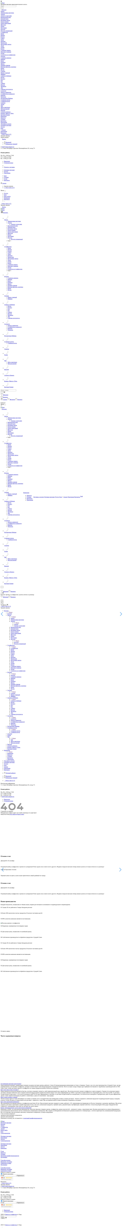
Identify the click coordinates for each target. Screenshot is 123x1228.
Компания (10, 753)
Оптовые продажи (9, 170)
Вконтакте (7, 161)
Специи (13, 693)
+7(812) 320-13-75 (6, 134)
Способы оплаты (5, 1160)
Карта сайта (20, 814)
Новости (3, 1152)
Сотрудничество (5, 1133)
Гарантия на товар (6, 1163)
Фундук (16, 642)
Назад (10, 612)
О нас (5, 179)
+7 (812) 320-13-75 (9, 187)
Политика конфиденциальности (10, 1155)
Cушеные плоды (15, 731)
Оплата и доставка (9, 167)
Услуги (6, 171)
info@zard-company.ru (8, 147)
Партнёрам (7, 173)
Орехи (12, 618)
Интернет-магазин (6, 1122)
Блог (5, 176)
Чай (12, 740)
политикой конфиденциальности (32, 1118)
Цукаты (13, 675)
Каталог (9, 613)
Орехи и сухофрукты (11, 1214)
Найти (2, 1218)
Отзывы (6, 177)
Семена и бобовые (16, 701)
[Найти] (2, 8)
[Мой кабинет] (1, 401)
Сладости (13, 719)
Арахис (16, 624)
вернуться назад (5, 814)
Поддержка (4, 1157)
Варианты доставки (6, 1161)
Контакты (7, 180)
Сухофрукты (14, 648)
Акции (4, 183)
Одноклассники (8, 163)
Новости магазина (7, 1174)
